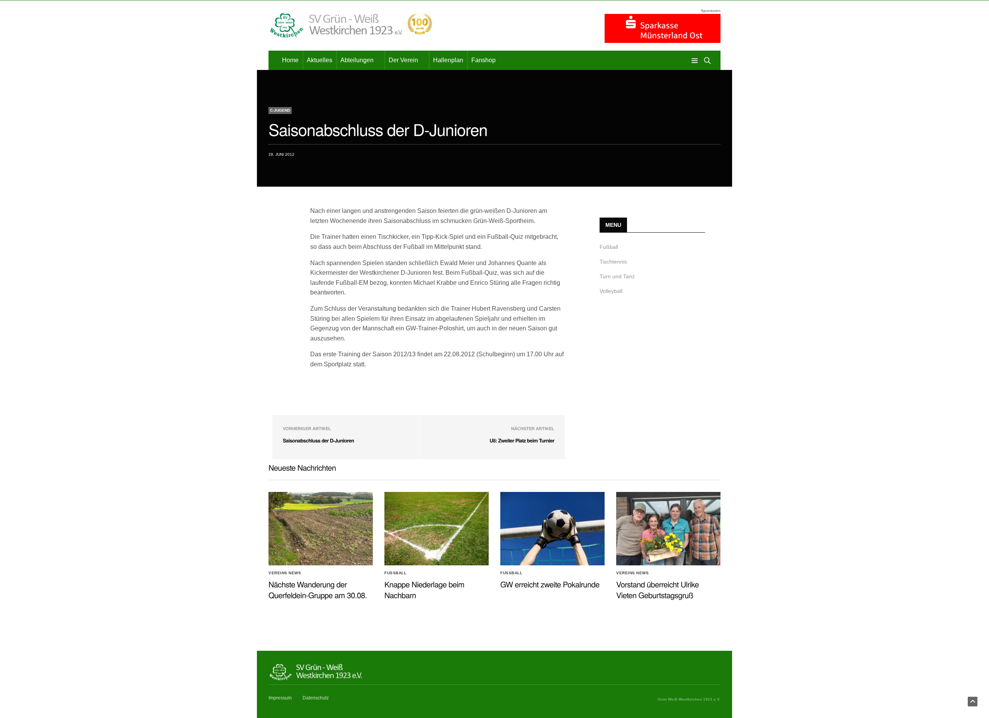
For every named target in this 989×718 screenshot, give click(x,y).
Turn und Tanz (617, 276)
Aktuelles (319, 60)
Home (290, 60)
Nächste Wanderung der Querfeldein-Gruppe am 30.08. (317, 589)
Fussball (395, 573)
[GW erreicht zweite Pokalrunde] (552, 528)
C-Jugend (280, 110)
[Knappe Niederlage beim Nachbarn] (436, 528)
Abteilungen (357, 60)
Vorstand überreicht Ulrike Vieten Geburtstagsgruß (657, 589)
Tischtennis (613, 262)
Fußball (609, 247)
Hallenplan (448, 60)
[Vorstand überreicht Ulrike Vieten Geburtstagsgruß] (668, 528)
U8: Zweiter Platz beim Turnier (521, 440)
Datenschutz (315, 698)
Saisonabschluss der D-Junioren (318, 440)
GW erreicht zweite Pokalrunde (549, 584)
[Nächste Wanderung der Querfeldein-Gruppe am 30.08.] (320, 528)
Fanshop (483, 60)
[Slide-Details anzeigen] (663, 28)
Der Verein (403, 60)
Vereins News (284, 573)
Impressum (280, 698)
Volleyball (611, 291)
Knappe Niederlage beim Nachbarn (424, 589)
